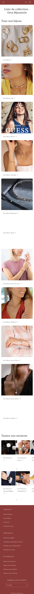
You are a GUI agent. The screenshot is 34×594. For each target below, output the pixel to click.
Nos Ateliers (7, 518)
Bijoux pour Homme (9, 565)
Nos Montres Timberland (21, 490)
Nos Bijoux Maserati (10, 213)
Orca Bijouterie (19, 593)
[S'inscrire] (27, 585)
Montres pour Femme (10, 569)
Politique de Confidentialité (11, 546)
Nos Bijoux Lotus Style (10, 360)
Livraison (6, 522)
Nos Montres (7, 458)
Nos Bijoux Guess (9, 136)
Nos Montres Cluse (21, 459)
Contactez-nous (8, 526)
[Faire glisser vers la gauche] (13, 469)
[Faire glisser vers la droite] (21, 469)
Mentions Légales (8, 538)
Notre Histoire (7, 514)
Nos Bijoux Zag (8, 98)
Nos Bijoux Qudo (8, 233)
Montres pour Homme (10, 573)
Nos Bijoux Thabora (9, 322)
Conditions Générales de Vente (13, 542)
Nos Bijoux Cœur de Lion (11, 283)
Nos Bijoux (6, 60)
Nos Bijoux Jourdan (9, 175)
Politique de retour (9, 549)
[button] (3, 2)
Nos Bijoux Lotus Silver (11, 399)
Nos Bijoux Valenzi (9, 418)
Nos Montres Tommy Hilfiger (8, 490)
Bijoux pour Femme (9, 561)
